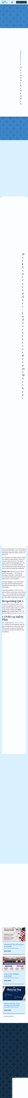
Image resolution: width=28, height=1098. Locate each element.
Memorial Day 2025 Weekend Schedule (12, 1004)
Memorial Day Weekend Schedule (13, 945)
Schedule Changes (14, 948)
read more (7, 951)
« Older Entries (8, 1016)
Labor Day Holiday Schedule (11, 975)
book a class (21, 2)
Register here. (21, 613)
